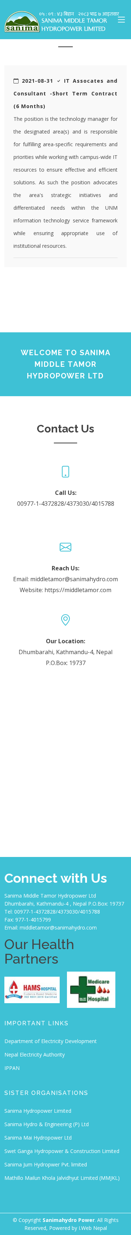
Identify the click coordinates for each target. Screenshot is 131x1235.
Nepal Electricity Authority (34, 1054)
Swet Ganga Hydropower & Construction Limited (61, 1151)
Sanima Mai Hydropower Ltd (38, 1137)
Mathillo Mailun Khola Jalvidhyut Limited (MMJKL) (62, 1177)
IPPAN (12, 1067)
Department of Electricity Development (50, 1041)
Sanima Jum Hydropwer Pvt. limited (45, 1164)
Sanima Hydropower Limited (37, 1110)
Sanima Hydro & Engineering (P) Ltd (46, 1124)
